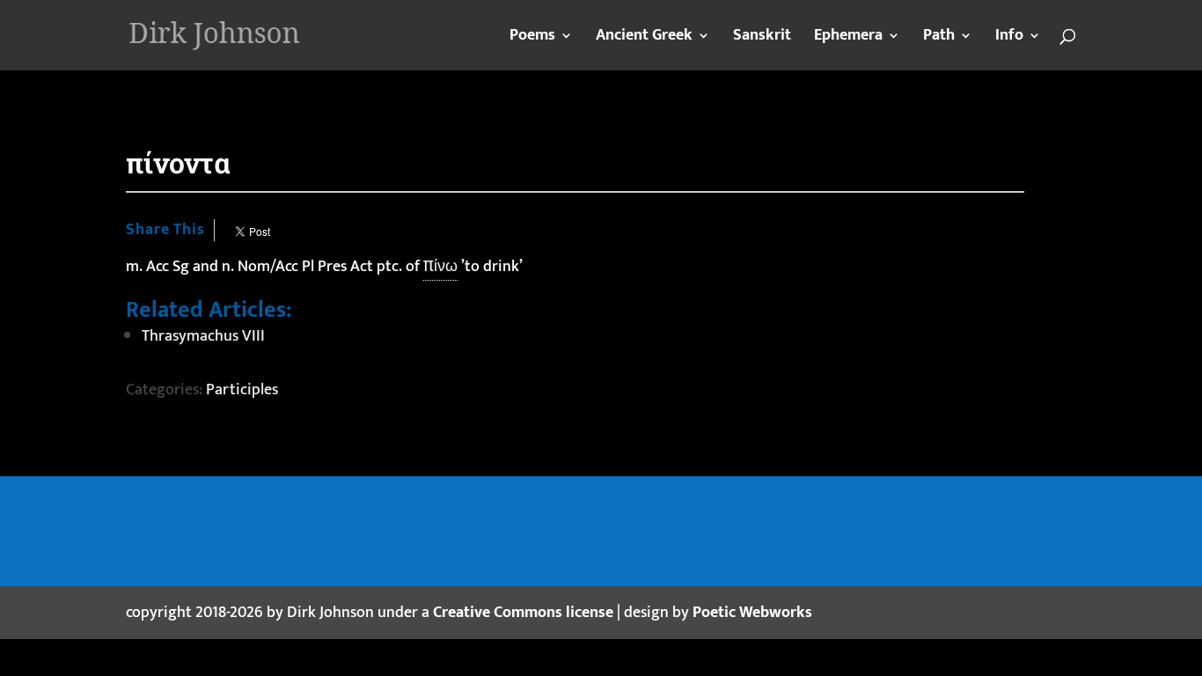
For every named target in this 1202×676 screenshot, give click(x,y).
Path (939, 38)
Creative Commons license (523, 612)
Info (1009, 38)
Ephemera (848, 38)
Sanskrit (762, 38)
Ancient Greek (644, 38)
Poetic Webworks (752, 612)
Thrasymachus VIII (203, 336)
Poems (532, 38)
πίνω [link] (440, 267)
